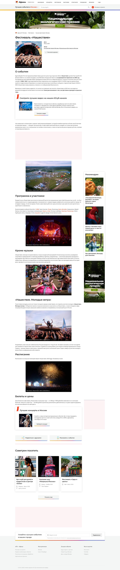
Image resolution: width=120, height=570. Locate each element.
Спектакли (75, 2)
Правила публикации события (23, 552)
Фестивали (58, 2)
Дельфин (64, 209)
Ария (59, 209)
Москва (40, 549)
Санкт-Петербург (42, 552)
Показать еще (48, 497)
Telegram (86, 554)
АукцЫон (37, 213)
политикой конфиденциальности (74, 538)
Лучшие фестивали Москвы (43, 33)
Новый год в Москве (66, 552)
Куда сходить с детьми (67, 549)
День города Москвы (66, 554)
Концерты (49, 2)
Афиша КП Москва (22, 33)
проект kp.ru (31, 2)
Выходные (41, 2)
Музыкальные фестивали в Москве (68, 48)
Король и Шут (46, 211)
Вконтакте (86, 549)
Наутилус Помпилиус (68, 211)
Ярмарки (91, 2)
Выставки (66, 2)
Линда (49, 209)
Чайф (37, 209)
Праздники (83, 2)
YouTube (86, 552)
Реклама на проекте (100, 7)
